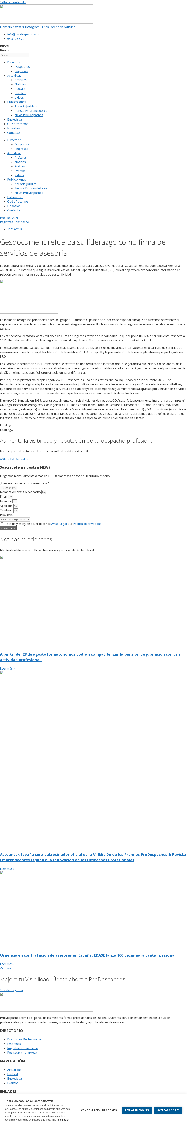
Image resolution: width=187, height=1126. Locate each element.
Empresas (21, 71)
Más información (60, 1119)
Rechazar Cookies (137, 1110)
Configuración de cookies (99, 1110)
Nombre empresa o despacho (20, 492)
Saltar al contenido (13, 2)
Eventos (20, 93)
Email (4, 497)
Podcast (20, 89)
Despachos (22, 67)
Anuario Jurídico (26, 106)
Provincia (6, 515)
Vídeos (19, 97)
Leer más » (7, 668)
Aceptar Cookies (168, 1110)
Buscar (4, 46)
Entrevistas (15, 119)
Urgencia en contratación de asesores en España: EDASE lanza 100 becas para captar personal (88, 955)
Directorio (14, 62)
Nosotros (13, 128)
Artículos (21, 80)
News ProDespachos (29, 115)
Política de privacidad (87, 524)
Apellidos (6, 506)
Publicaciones (16, 102)
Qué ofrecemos (17, 124)
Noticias (20, 84)
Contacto (13, 133)
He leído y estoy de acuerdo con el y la (52, 524)
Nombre (6, 501)
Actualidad (14, 75)
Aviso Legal (59, 524)
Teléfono (6, 510)
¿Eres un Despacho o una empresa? (24, 483)
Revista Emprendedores (31, 111)
